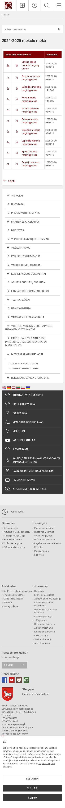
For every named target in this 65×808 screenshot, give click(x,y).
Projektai (7, 602)
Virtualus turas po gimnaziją (17, 532)
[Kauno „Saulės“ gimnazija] (8, 5)
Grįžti (11, 181)
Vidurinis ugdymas (43, 536)
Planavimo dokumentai (25, 213)
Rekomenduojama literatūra (30, 377)
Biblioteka (39, 555)
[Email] (26, 680)
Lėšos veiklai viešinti (13, 599)
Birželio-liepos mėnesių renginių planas (30, 65)
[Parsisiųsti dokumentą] (8, 65)
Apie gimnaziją (10, 528)
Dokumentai (20, 413)
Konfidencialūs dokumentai (28, 273)
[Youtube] (12, 680)
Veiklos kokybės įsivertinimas (30, 239)
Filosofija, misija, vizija (14, 536)
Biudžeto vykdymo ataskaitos (17, 591)
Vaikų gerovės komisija (26, 265)
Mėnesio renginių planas (28, 422)
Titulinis (5, 14)
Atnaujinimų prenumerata (29, 489)
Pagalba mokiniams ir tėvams (48, 543)
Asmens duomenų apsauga (28, 282)
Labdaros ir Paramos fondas (30, 291)
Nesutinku (32, 788)
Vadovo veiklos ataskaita (27, 317)
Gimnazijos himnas (12, 539)
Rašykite (8, 665)
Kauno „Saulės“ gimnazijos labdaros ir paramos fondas (36, 460)
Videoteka (19, 431)
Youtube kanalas (24, 440)
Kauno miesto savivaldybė (35, 694)
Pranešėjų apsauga (43, 616)
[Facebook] (4, 680)
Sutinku (32, 797)
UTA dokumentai (21, 308)
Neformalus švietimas (44, 539)
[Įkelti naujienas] (22, 5)
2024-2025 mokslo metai (25, 368)
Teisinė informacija (43, 639)
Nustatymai (32, 778)
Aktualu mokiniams (43, 628)
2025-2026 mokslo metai (25, 364)
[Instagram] (19, 680)
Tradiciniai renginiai (12, 543)
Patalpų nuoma (41, 551)
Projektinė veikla (24, 404)
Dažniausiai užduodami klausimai (33, 471)
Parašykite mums (24, 480)
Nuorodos (39, 591)
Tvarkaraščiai (20, 299)
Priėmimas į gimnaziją (14, 547)
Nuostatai (17, 204)
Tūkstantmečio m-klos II (28, 395)
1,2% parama (21, 449)
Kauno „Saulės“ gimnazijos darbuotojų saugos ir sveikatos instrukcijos (26, 342)
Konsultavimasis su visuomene (43, 604)
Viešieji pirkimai (20, 247)
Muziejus (38, 547)
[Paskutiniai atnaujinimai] (35, 5)
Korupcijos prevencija (26, 256)
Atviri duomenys (42, 643)
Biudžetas (17, 230)
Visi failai (17, 195)
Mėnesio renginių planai (27, 354)
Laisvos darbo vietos (44, 595)
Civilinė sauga (41, 635)
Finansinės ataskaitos (25, 221)
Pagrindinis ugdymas (44, 528)
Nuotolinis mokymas (44, 532)
